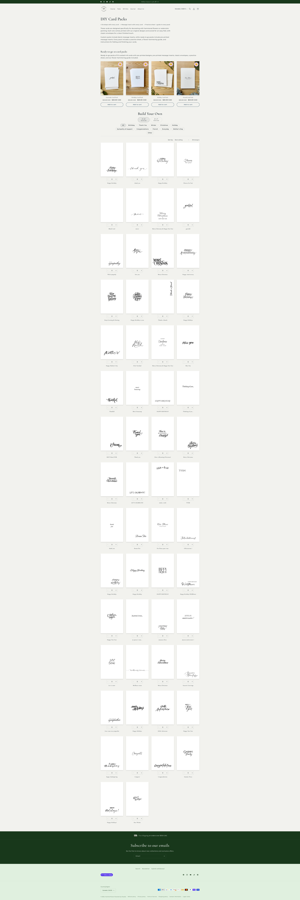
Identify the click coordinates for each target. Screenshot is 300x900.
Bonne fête (137, 548)
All (123, 125)
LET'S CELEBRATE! (137, 503)
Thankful (111, 411)
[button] (190, 9)
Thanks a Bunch (162, 320)
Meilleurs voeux (137, 685)
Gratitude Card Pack (112, 97)
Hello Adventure (163, 731)
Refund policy (132, 896)
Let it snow (112, 685)
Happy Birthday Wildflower (188, 594)
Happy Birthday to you (137, 320)
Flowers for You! (188, 183)
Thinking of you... (188, 411)
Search (138, 868)
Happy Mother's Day (112, 366)
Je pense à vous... (137, 640)
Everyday (165, 129)
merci (137, 229)
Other (150, 133)
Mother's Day (178, 129)
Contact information (175, 896)
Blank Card (112, 229)
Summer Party (188, 777)
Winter (153, 125)
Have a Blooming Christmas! (163, 457)
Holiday (175, 125)
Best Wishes (137, 822)
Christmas (164, 125)
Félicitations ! (188, 548)
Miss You (188, 366)
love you (137, 274)
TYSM (188, 503)
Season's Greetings (188, 685)
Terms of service (152, 896)
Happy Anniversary (188, 274)
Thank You (143, 125)
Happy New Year (112, 640)
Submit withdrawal (158, 868)
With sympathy (112, 274)
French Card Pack (188, 97)
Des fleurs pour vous (163, 548)
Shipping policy (163, 896)
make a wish (162, 503)
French (155, 129)
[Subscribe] (164, 856)
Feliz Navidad (137, 366)
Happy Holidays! (112, 822)
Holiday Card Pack (162, 97)
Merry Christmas (163, 274)
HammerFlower (109, 896)
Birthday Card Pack (137, 97)
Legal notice (186, 896)
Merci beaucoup (137, 411)
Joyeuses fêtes (163, 640)
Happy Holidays (188, 320)
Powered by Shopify (120, 896)
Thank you (137, 457)
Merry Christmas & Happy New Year (162, 229)
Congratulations (143, 129)
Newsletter (146, 868)
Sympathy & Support (124, 129)
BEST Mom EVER (112, 457)
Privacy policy (142, 896)
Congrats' (137, 777)
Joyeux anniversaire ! (188, 640)
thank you (137, 183)
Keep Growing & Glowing (112, 320)
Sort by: (170, 140)
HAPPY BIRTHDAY (163, 411)
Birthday (131, 125)
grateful (188, 229)
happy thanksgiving (111, 777)
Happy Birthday (111, 183)
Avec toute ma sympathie (112, 731)
